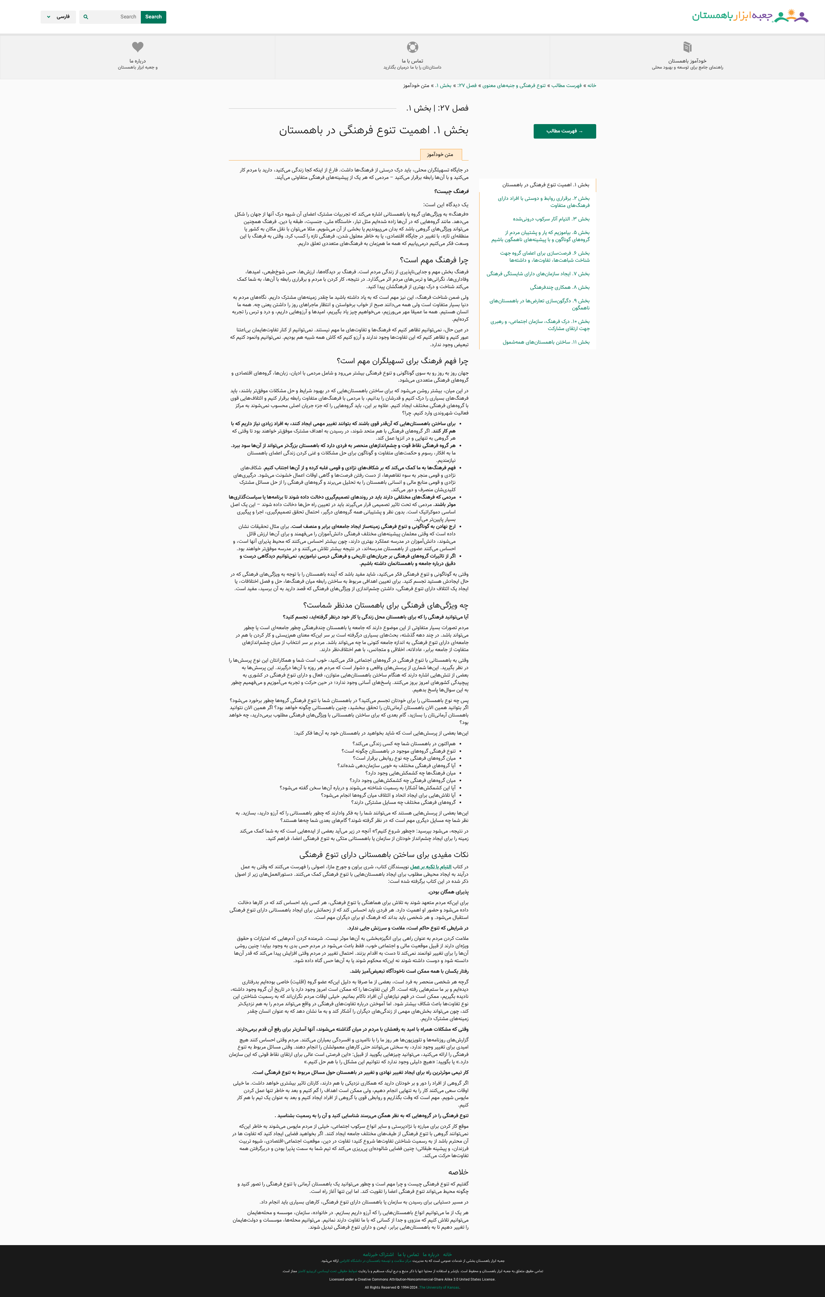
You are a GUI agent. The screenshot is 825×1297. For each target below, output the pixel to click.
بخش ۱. (442, 86)
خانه (591, 86)
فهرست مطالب (566, 86)
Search (153, 17)
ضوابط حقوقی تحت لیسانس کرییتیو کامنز (327, 1271)
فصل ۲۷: (466, 86)
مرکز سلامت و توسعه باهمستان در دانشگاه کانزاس (376, 1261)
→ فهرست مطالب (565, 131)
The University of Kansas (439, 1288)
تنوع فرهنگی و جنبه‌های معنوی (513, 86)
